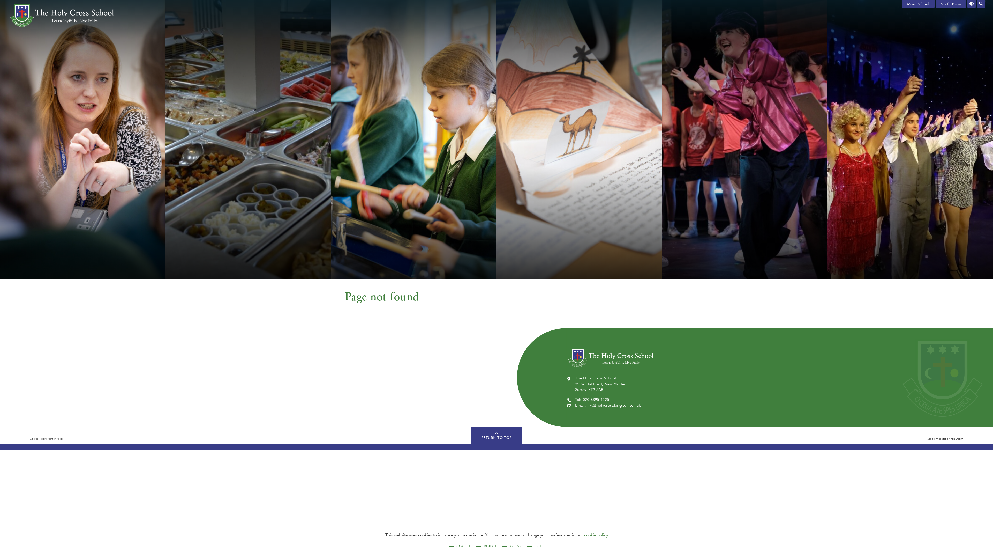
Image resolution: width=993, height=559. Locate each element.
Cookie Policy (38, 439)
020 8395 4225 (596, 400)
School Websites (936, 439)
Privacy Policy (55, 439)
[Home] (61, 15)
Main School (918, 4)
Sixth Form (951, 4)
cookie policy (596, 535)
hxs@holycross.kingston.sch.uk (614, 406)
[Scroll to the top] (496, 435)
